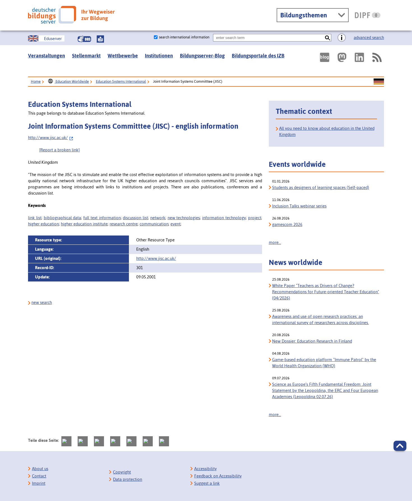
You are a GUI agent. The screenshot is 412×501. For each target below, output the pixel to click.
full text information (102, 217)
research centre (124, 223)
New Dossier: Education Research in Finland (312, 341)
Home (36, 81)
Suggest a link (207, 483)
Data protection (127, 479)
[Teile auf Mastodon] (66, 441)
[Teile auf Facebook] (83, 441)
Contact (39, 476)
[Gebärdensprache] (84, 39)
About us (40, 468)
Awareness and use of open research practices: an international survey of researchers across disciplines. (320, 319)
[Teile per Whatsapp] (115, 441)
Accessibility (205, 468)
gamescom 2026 (287, 224)
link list (34, 217)
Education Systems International (121, 81)
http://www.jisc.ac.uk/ (48, 137)
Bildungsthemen (303, 15)
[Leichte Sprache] (100, 39)
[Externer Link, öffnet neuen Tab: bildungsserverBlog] (324, 57)
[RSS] (376, 57)
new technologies (184, 217)
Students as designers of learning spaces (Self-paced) (320, 187)
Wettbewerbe (123, 56)
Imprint (38, 483)
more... (275, 242)
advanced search (369, 37)
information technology (224, 217)
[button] (400, 446)
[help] (342, 38)
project (254, 217)
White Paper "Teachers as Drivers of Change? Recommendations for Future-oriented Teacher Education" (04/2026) (325, 291)
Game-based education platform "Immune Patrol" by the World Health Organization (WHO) (324, 362)
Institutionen (159, 56)
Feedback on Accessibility (218, 476)
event (175, 223)
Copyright (122, 472)
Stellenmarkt (86, 56)
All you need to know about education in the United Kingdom (326, 131)
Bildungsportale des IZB (258, 56)
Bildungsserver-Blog (202, 56)
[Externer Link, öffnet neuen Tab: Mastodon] (342, 57)
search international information (184, 37)
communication (154, 223)
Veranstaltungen (46, 56)
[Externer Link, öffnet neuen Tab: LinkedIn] (359, 57)
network (157, 217)
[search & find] (327, 37)
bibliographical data (62, 217)
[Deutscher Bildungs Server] (71, 15)
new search (41, 302)
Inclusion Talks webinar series (299, 206)
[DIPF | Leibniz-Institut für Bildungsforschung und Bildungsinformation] (367, 15)
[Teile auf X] (99, 441)
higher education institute (84, 223)
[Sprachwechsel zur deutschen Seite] (379, 82)
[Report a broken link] (59, 149)
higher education (43, 223)
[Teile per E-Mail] (148, 441)
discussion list (135, 217)
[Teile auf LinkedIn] (131, 441)
